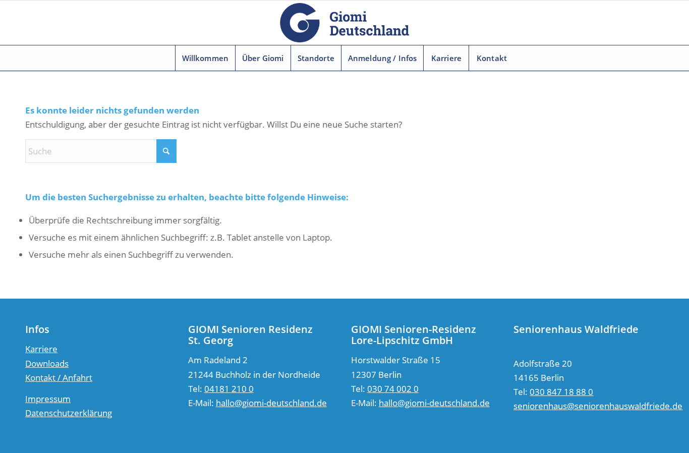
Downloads (47, 363)
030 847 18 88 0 (561, 392)
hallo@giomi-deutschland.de (271, 403)
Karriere (41, 349)
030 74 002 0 (393, 388)
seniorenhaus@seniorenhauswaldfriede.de (597, 406)
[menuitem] (205, 58)
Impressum (48, 399)
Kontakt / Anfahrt (58, 377)
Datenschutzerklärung (68, 413)
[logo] (344, 23)
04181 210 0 (229, 388)
